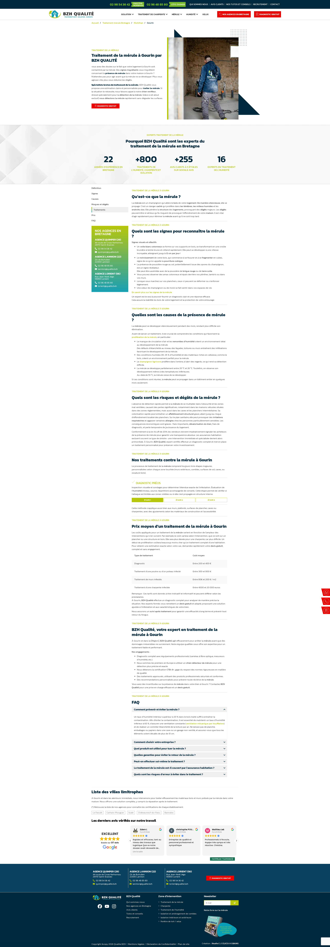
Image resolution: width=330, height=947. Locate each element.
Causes (95, 199)
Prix (93, 215)
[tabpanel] (179, 488)
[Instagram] (114, 906)
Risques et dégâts (100, 204)
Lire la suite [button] (210, 852)
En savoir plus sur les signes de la (152, 292)
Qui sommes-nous (135, 902)
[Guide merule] (220, 926)
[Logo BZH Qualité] (71, 14)
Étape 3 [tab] (211, 499)
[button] (236, 841)
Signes (95, 193)
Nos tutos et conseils (238, 4)
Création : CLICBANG (220, 943)
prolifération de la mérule (144, 337)
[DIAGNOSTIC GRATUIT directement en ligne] (325, 610)
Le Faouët (97, 812)
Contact (275, 4)
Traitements (99, 209)
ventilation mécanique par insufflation (205, 723)
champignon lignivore (150, 361)
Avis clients (217, 4)
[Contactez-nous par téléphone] (325, 601)
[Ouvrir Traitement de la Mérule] (181, 14)
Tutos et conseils (134, 913)
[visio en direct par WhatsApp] (325, 592)
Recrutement (260, 4)
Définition (96, 188)
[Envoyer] (234, 902)
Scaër (131, 812)
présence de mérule (115, 73)
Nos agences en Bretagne (138, 906)
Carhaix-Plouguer (115, 812)
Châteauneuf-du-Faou (149, 812)
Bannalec (169, 812)
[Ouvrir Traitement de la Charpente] (167, 14)
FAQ (94, 220)
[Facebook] (99, 906)
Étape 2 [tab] (179, 499)
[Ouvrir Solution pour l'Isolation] (133, 14)
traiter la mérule (151, 88)
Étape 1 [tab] (147, 499)
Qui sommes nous (198, 4)
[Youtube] (106, 906)
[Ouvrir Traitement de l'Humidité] (197, 14)
